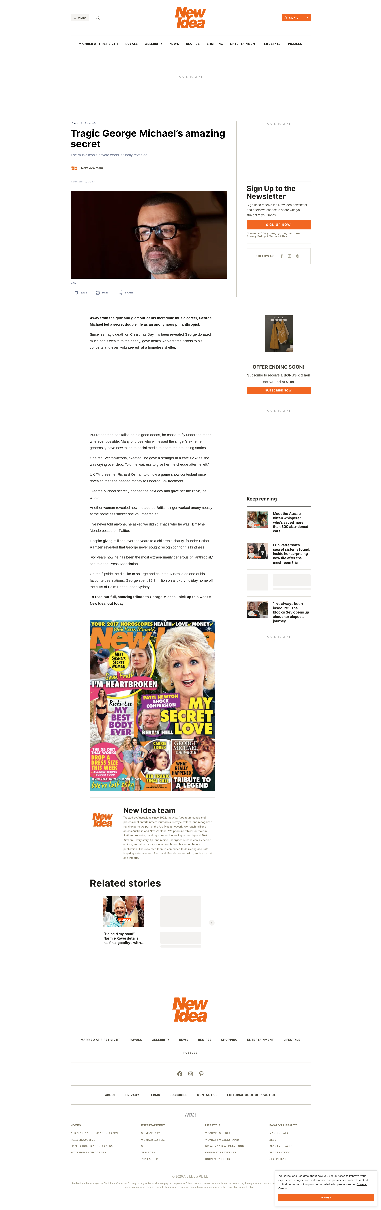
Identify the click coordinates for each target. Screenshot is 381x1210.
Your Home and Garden (89, 1152)
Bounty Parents (217, 1159)
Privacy (132, 1095)
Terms (154, 1095)
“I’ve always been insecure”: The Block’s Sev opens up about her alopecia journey (291, 612)
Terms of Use (278, 236)
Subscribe (178, 1095)
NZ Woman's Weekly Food (224, 1146)
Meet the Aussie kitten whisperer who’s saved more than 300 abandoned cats (290, 522)
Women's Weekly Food (222, 1139)
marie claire (279, 1133)
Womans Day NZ (153, 1139)
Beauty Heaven (281, 1146)
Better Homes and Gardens (92, 1146)
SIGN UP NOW (278, 225)
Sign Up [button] (294, 17)
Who (144, 1146)
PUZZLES (295, 43)
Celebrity (90, 123)
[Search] (97, 17)
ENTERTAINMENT (243, 43)
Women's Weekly (218, 1133)
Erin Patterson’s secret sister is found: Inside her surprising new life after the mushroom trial (291, 553)
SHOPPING (215, 43)
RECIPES (193, 43)
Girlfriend (278, 1159)
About (110, 1095)
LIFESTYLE (272, 43)
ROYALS (131, 43)
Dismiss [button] (326, 1197)
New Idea (148, 1152)
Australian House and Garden (94, 1133)
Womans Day (150, 1133)
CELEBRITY (153, 43)
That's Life (149, 1159)
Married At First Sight (98, 43)
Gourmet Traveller (220, 1152)
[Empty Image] (257, 582)
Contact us (207, 1095)
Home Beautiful (83, 1139)
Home (74, 123)
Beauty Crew (279, 1152)
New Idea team (92, 168)
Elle (273, 1139)
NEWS (174, 43)
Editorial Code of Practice (251, 1095)
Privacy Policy (256, 236)
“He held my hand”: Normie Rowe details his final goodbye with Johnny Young (122, 938)
